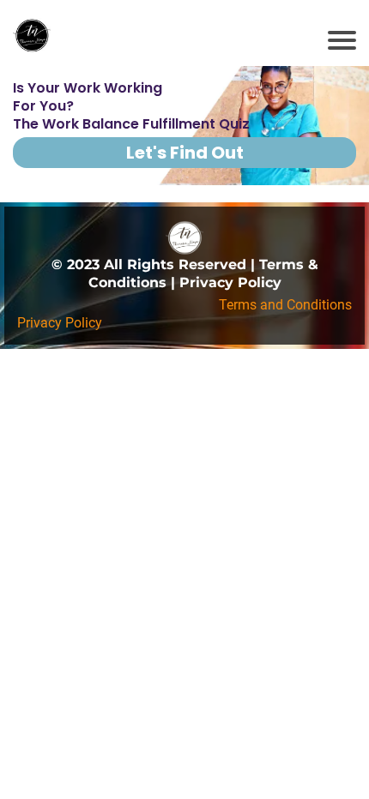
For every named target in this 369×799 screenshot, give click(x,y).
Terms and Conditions (285, 305)
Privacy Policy (59, 323)
